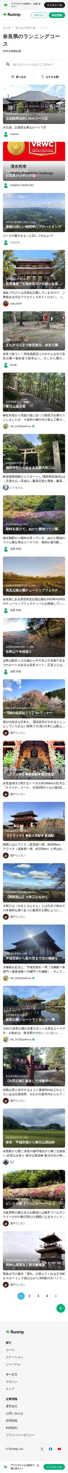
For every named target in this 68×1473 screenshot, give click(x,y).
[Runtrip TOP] (11, 15)
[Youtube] (59, 1449)
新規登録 (57, 15)
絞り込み (21, 76)
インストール (54, 5)
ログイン (39, 15)
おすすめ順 (52, 76)
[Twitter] (42, 1449)
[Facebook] (50, 1449)
